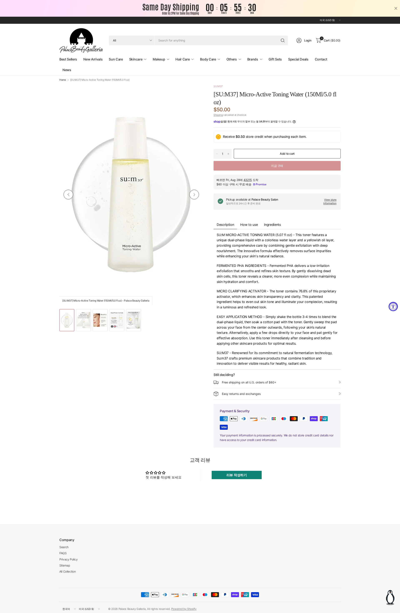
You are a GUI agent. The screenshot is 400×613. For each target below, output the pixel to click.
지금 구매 (277, 165)
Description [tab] (225, 224)
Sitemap (64, 565)
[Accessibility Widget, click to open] (393, 306)
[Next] (194, 194)
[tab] (272, 224)
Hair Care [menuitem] (182, 59)
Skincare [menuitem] (135, 59)
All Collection (67, 571)
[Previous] (68, 194)
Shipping (218, 114)
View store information (329, 201)
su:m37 (218, 86)
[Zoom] (195, 92)
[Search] (283, 40)
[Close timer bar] (396, 8)
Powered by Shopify (183, 608)
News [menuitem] (66, 70)
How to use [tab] (249, 224)
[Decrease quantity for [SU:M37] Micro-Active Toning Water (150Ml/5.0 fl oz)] (217, 154)
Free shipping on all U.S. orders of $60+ (249, 382)
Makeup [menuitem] (159, 59)
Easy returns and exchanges (241, 394)
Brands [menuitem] (252, 59)
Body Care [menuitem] (208, 59)
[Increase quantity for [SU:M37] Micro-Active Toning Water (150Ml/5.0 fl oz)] (228, 154)
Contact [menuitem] (321, 59)
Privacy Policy (68, 559)
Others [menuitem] (231, 59)
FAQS (63, 553)
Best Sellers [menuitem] (68, 59)
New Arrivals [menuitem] (92, 59)
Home (62, 80)
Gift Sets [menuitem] (275, 59)
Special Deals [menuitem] (298, 59)
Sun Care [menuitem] (116, 59)
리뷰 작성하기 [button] (236, 475)
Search (64, 547)
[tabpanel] (277, 299)
